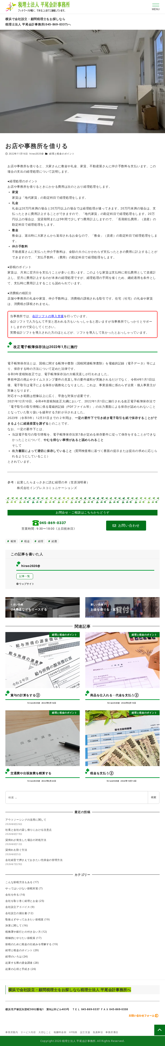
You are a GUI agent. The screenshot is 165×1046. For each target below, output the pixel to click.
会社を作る (12, 894)
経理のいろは (13, 956)
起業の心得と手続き (17, 969)
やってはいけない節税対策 (21, 888)
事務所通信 (111, 1032)
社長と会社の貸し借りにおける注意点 (28, 830)
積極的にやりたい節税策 (20, 938)
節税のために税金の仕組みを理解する (28, 944)
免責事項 (98, 1032)
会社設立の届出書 (16, 913)
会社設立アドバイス (17, 907)
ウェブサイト (26, 583)
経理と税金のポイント (61, 153)
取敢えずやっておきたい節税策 (24, 919)
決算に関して (13, 925)
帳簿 (13, 541)
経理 (40, 541)
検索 (153, 797)
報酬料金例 (60, 1032)
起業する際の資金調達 (19, 963)
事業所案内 (11, 1032)
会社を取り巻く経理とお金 (21, 901)
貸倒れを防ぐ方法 (16, 850)
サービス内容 (28, 1032)
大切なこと (44, 1032)
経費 (54, 541)
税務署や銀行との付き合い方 (23, 932)
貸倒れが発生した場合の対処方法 (25, 840)
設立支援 (85, 1032)
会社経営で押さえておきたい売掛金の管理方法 (34, 860)
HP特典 (73, 1032)
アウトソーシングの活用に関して (25, 819)
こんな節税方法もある (19, 882)
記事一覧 (24, 576)
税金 (26, 541)
